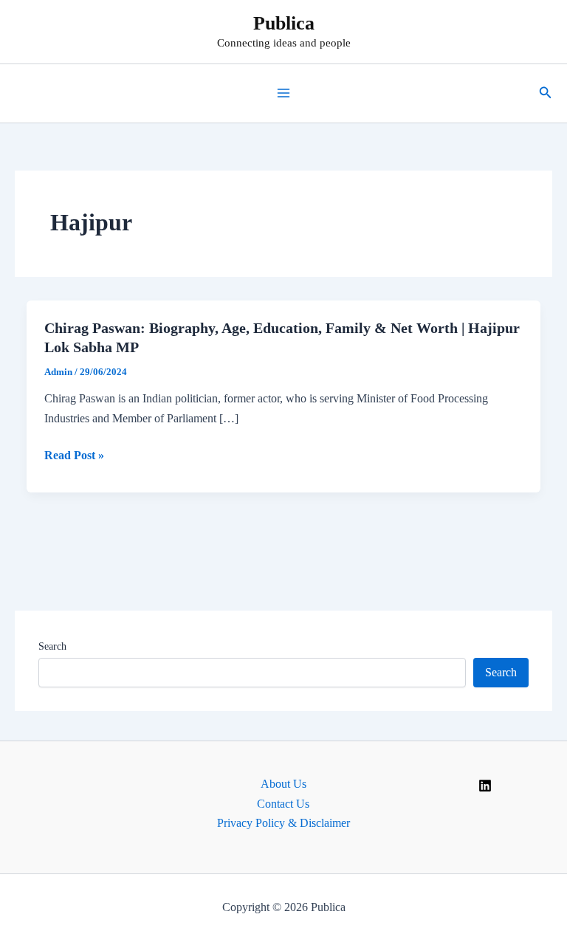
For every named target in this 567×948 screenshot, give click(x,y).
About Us (283, 783)
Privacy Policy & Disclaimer (283, 823)
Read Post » (74, 456)
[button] (545, 93)
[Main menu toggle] (283, 93)
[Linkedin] (485, 785)
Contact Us (283, 803)
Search (52, 646)
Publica (284, 23)
